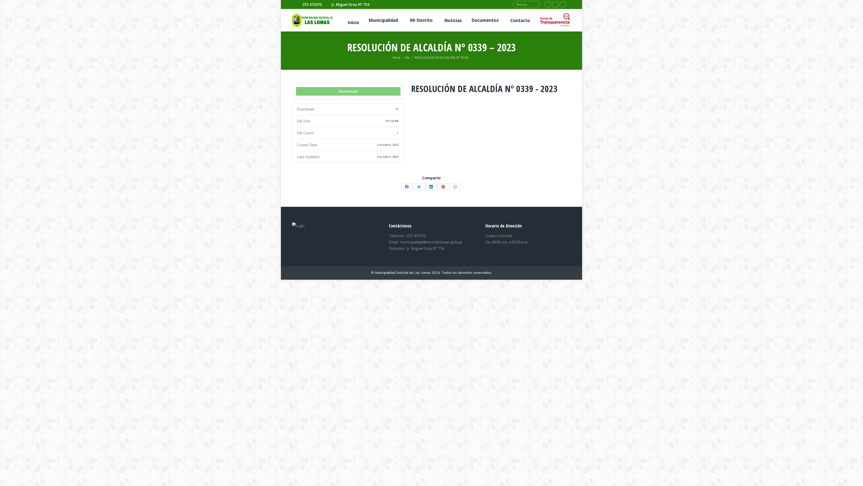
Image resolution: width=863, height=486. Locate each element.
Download (348, 91)
